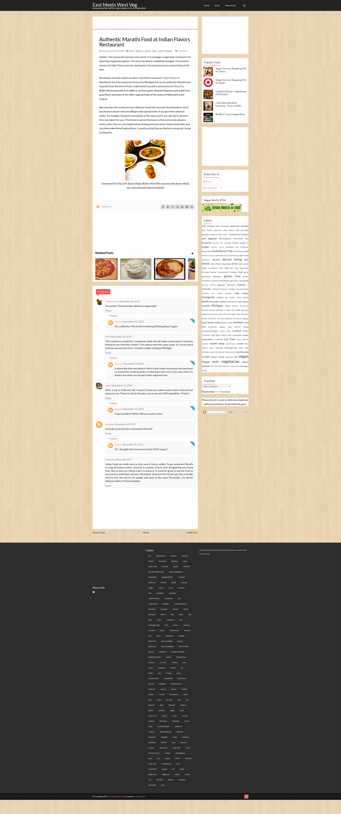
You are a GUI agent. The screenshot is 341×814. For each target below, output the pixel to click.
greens (215, 280)
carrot (221, 247)
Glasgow (217, 276)
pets (234, 314)
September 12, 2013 (133, 321)
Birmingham (225, 238)
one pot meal (174, 694)
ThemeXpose (140, 796)
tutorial (229, 357)
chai (237, 247)
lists (239, 297)
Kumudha (109, 424)
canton (214, 247)
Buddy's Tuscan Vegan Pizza (230, 114)
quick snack (214, 322)
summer (205, 344)
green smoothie (167, 641)
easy (204, 267)
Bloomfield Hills (241, 239)
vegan (243, 356)
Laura (107, 385)
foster (213, 272)
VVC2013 (219, 366)
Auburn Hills (233, 230)
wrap (204, 370)
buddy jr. (244, 243)
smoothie (236, 335)
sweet (240, 343)
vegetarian (230, 361)
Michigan (169, 51)
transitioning (241, 351)
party (215, 314)
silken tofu (226, 335)
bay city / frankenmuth (229, 234)
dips (212, 264)
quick (204, 322)
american (235, 225)
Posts (208, 181)
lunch (205, 301)
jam (226, 297)
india (236, 293)
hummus (205, 293)
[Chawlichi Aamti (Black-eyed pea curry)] (145, 269)
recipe (229, 322)
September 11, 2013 (121, 385)
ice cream (217, 293)
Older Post (192, 532)
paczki (209, 314)
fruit (240, 272)
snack (245, 335)
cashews (230, 247)
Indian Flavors (170, 77)
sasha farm (225, 331)
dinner (206, 263)
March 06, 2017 (124, 459)
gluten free (232, 276)
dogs (228, 263)
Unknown (118, 322)
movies (212, 310)
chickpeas (244, 247)
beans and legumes (176, 572)
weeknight (243, 366)
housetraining (242, 289)
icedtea (228, 293)
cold (246, 251)
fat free (234, 268)
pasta (220, 314)
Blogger (242, 404)
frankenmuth (222, 272)
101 (204, 225)
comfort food (208, 255)
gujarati (148, 51)
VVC (212, 366)
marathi (161, 51)
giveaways (206, 276)
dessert (216, 259)
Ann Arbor (207, 230)
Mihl (107, 336)
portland (220, 318)
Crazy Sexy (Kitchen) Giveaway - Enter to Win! (228, 104)
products (237, 318)
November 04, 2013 (125, 424)
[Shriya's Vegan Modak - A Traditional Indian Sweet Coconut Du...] (111, 269)
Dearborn (206, 260)
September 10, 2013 (129, 301)
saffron (237, 327)
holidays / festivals (178, 652)
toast (240, 348)
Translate (225, 391)
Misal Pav (179, 86)
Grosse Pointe (209, 285)
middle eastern (231, 306)
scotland (236, 330)
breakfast (207, 242)
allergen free (213, 226)
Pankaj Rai (110, 459)
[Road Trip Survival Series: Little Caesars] (178, 269)
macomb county (217, 301)
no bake (227, 310)
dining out (139, 51)
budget (205, 246)
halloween (231, 285)
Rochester (212, 327)
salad (245, 326)
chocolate (206, 251)
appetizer (218, 230)
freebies (233, 272)
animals (244, 225)
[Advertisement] (141, 23)
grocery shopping (239, 280)
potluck (229, 318)
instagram (208, 297)
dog (223, 263)
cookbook (218, 255)
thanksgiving (230, 347)
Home (206, 5)
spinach (245, 339)
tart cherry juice (154, 753)
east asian (243, 263)
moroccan (244, 306)
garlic (246, 272)
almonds (225, 226)
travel (206, 356)
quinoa (223, 322)
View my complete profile (104, 596)
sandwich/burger (210, 331)
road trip (151, 721)
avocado (244, 230)
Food (217, 5)
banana (205, 234)
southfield (218, 339)
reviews (238, 322)
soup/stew (207, 339)
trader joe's (230, 352)
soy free (229, 339)
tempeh (219, 347)
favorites (244, 268)
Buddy (235, 243)
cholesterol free (222, 251)
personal (227, 314)
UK (235, 356)
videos (245, 361)
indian (154, 51)
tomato (205, 352)
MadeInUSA (231, 302)
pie (238, 314)
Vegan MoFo (210, 361)
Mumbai (219, 310)
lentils (232, 297)
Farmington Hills (215, 268)
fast (227, 267)
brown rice (218, 243)
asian (225, 230)
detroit (132, 51)
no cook (235, 309)
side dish (215, 335)
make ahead (242, 301)
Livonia (245, 297)
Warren (226, 366)
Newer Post (99, 532)
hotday (231, 289)
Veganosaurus (111, 301)
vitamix (205, 366)
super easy (217, 343)
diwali (218, 263)
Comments (211, 187)
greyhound (225, 280)
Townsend (219, 352)
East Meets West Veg (115, 5)
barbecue (214, 234)
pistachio (244, 314)
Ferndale (205, 272)
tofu (246, 347)
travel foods (217, 356)
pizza (204, 318)
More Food (230, 5)
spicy (239, 339)
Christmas (238, 251)
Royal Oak (226, 326)
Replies (113, 315)
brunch (227, 243)
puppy (245, 318)
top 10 (212, 352)
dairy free (243, 255)
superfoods (231, 344)
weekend (234, 366)
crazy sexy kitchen (231, 255)
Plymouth (212, 318)
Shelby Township (165, 732)
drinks (235, 263)
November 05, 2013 (133, 444)
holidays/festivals (219, 289)
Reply (108, 310)
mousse (205, 310)
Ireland (219, 297)
